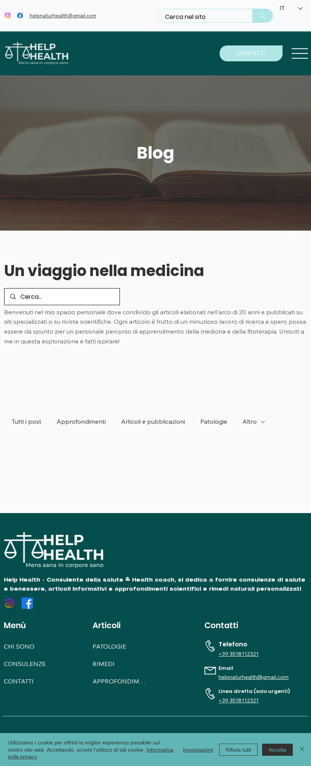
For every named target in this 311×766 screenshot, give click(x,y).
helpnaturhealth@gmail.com (63, 15)
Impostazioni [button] (198, 750)
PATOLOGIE (109, 646)
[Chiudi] (301, 749)
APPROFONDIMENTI (119, 681)
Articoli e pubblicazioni (153, 421)
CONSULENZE (25, 664)
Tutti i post (26, 421)
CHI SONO (19, 646)
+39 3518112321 (238, 654)
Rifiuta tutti (238, 750)
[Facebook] (20, 15)
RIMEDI (104, 664)
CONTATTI (19, 681)
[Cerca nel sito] (262, 15)
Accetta (277, 750)
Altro (249, 421)
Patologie (213, 421)
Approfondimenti (81, 421)
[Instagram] (7, 15)
